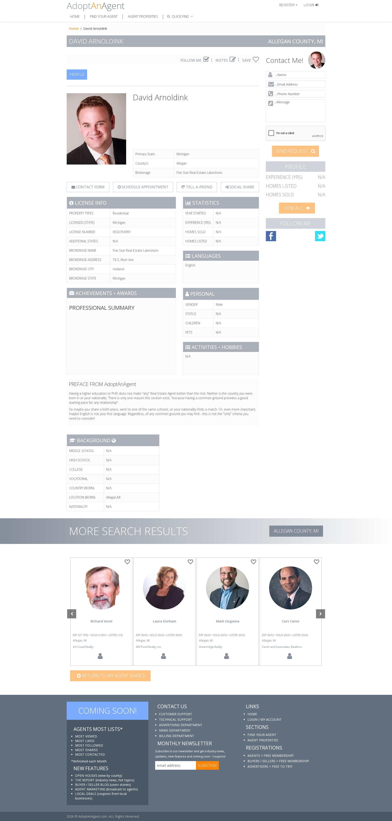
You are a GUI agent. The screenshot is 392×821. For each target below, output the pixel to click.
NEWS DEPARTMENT (175, 730)
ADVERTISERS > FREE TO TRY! (269, 766)
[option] (101, 612)
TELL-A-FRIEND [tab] (198, 186)
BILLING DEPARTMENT (176, 736)
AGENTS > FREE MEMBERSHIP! (270, 755)
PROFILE (76, 74)
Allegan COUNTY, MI (296, 531)
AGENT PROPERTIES (262, 740)
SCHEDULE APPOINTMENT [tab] (144, 186)
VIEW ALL (294, 208)
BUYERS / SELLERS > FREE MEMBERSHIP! (278, 761)
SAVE (247, 60)
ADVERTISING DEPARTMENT (180, 725)
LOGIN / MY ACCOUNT (264, 719)
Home (75, 16)
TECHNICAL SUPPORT (175, 719)
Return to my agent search (113, 676)
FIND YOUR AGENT (261, 735)
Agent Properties (143, 16)
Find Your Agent (104, 16)
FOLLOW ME (191, 60)
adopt (101, 591)
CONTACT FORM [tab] (90, 186)
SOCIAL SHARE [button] (241, 186)
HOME (252, 714)
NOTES (222, 60)
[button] (290, 4)
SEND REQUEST (292, 151)
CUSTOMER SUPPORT (175, 714)
